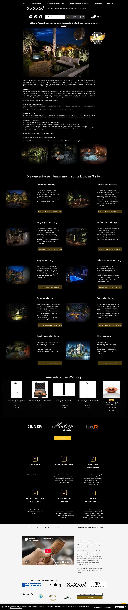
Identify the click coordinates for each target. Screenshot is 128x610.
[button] (93, 16)
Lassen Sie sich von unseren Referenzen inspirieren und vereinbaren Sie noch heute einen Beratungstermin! (53, 141)
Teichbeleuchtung (105, 298)
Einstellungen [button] (98, 607)
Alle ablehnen (108, 607)
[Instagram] (35, 16)
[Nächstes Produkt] (125, 390)
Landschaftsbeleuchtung (48, 336)
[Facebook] (40, 16)
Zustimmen (119, 607)
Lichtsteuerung (104, 336)
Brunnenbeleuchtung (46, 298)
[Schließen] (126, 607)
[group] (64, 398)
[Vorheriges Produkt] (3, 390)
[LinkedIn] (30, 16)
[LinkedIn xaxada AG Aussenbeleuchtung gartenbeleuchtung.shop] (24, 594)
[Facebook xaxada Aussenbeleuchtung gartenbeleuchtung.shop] (32, 594)
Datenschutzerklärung (16, 608)
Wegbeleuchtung (45, 260)
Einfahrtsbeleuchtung (107, 222)
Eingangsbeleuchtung (47, 222)
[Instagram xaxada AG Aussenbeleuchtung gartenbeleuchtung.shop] (28, 594)
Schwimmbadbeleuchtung (109, 260)
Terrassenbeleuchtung (107, 184)
